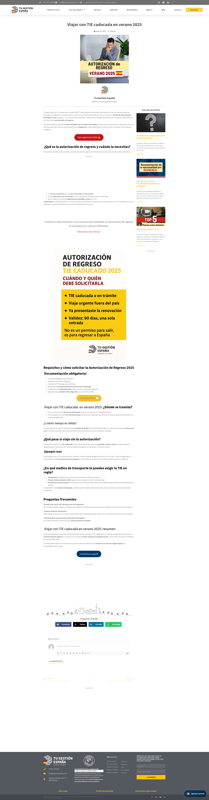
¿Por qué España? (76, 10)
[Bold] (58, 653)
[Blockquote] (76, 653)
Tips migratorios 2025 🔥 (89, 137)
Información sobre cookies (146, 791)
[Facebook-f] (156, 797)
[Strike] (67, 653)
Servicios (97, 10)
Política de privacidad (104, 791)
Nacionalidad (131, 10)
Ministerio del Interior (88, 231)
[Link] (82, 653)
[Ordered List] (70, 653)
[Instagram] (152, 797)
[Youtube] (160, 797)
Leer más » (140, 154)
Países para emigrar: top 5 (148, 229)
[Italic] (61, 653)
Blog (163, 10)
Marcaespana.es (57, 798)
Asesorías (194, 10)
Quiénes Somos (53, 10)
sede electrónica (105, 412)
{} (85, 653)
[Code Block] (79, 653)
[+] (88, 653)
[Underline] (64, 653)
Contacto (177, 10)
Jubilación (114, 10)
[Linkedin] (164, 797)
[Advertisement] (89, 174)
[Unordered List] (73, 653)
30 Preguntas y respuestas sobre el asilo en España (151, 136)
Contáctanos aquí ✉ (89, 554)
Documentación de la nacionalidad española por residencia (148, 183)
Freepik (95, 796)
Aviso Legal (63, 791)
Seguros (149, 10)
